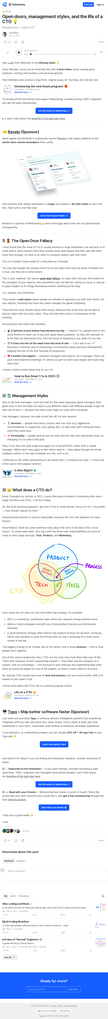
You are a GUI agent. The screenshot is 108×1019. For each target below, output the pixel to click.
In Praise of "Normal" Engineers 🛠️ (22, 939)
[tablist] (14, 861)
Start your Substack (48, 1011)
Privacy (54, 1006)
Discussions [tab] (24, 896)
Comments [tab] (9, 861)
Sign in (100, 4)
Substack (42, 1016)
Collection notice (70, 1006)
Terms (60, 1006)
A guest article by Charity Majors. (18, 943)
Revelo (14, 131)
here (60, 223)
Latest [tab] (13, 896)
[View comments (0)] (16, 42)
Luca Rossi (13, 33)
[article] (54, 909)
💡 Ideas (6, 11)
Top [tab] (5, 896)
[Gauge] (101, 52)
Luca (11, 62)
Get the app (65, 1011)
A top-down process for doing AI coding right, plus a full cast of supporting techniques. (44, 907)
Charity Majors (39, 947)
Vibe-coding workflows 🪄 (17, 903)
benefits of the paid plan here (48, 118)
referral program (17, 799)
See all (7, 957)
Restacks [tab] (21, 861)
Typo (12, 711)
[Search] (103, 896)
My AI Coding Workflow (15, 921)
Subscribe (88, 4)
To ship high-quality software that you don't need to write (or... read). (35, 925)
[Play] (19, 52)
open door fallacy (50, 278)
